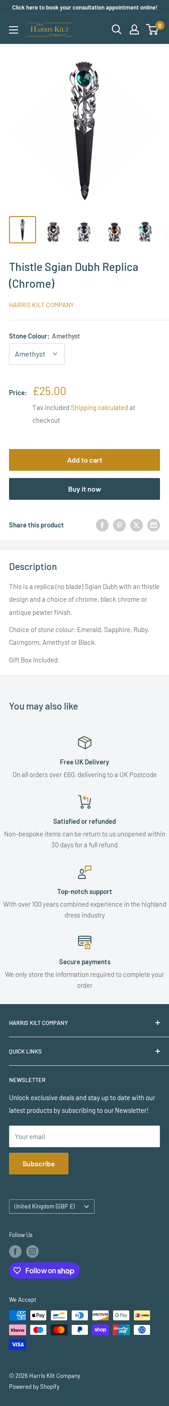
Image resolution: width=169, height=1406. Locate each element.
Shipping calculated (99, 407)
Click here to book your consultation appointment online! (84, 7)
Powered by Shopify (34, 1386)
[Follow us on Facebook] (15, 1251)
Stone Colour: (44, 336)
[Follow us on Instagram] (32, 1251)
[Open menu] (13, 30)
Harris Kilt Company (41, 305)
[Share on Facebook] (102, 524)
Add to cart (84, 459)
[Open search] (117, 29)
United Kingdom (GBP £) (44, 1206)
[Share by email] (153, 524)
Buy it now (84, 488)
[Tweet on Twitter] (136, 524)
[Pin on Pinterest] (119, 524)
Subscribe (39, 1163)
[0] (152, 29)
